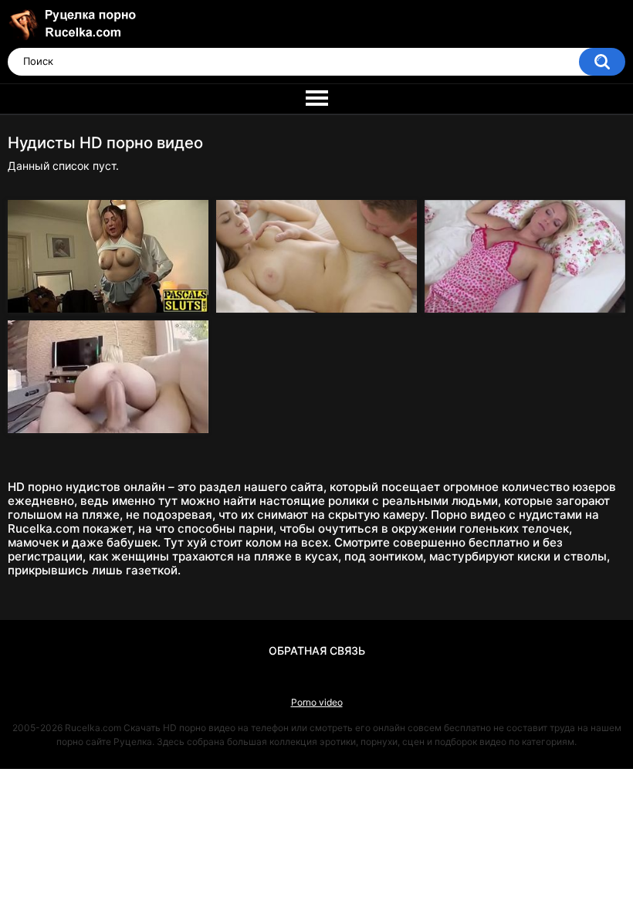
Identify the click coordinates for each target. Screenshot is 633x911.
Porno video (317, 702)
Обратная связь (317, 650)
